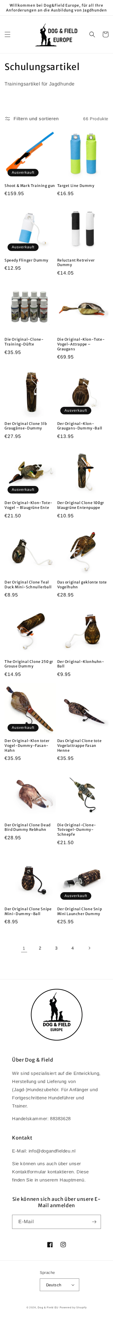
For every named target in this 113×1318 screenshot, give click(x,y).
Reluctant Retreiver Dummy (76, 262)
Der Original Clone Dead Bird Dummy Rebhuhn (28, 827)
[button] (7, 34)
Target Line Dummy (76, 185)
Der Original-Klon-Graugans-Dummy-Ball (79, 426)
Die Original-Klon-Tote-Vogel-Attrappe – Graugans (81, 344)
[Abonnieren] (94, 1222)
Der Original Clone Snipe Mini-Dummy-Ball (28, 911)
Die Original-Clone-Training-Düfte (24, 341)
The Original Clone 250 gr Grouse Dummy (29, 664)
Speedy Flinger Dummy (27, 260)
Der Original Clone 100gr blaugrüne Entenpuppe (80, 505)
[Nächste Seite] (89, 948)
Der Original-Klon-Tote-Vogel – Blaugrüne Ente (28, 505)
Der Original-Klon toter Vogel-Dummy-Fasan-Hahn (27, 745)
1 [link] (24, 948)
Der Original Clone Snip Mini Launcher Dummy (79, 911)
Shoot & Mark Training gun (30, 185)
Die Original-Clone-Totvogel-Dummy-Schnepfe (76, 830)
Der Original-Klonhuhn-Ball (80, 664)
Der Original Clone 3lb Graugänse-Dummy (26, 426)
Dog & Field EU (48, 1307)
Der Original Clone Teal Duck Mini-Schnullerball (28, 584)
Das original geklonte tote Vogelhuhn (82, 584)
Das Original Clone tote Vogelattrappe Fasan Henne (79, 745)
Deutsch (53, 1285)
